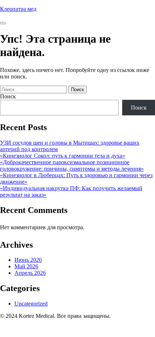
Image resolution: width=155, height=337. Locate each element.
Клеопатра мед (18, 9)
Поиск (8, 96)
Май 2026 (26, 266)
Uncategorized (31, 303)
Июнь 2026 (28, 260)
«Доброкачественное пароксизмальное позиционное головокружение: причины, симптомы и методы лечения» (72, 165)
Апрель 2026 (30, 273)
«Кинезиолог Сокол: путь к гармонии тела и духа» (62, 156)
